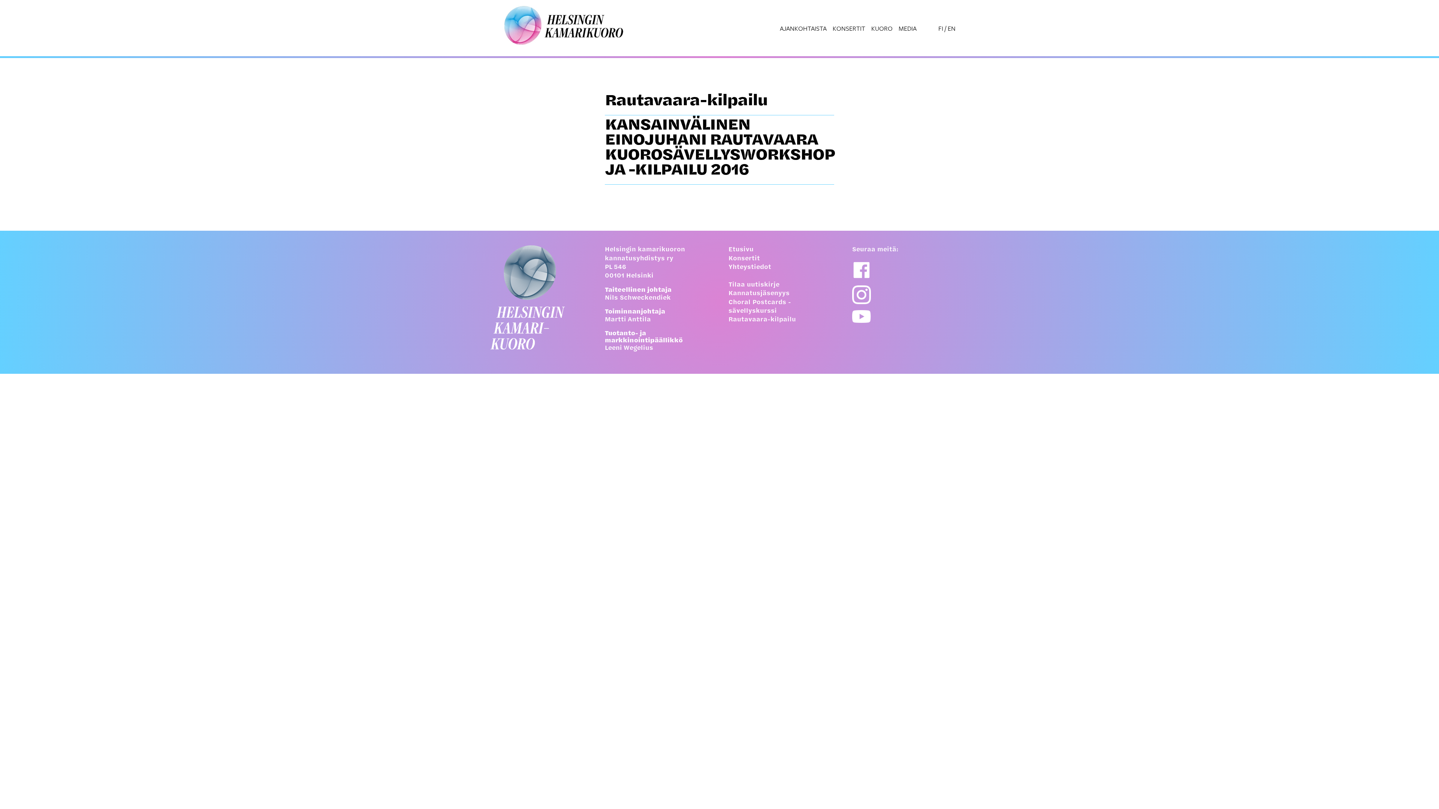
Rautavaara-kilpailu (762, 320)
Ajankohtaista (803, 28)
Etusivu (741, 250)
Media (908, 28)
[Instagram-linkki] (861, 294)
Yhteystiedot (749, 267)
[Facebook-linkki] (861, 270)
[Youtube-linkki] (861, 316)
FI (940, 28)
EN (952, 28)
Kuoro (882, 28)
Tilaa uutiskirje (753, 285)
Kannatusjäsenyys (759, 294)
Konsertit (849, 28)
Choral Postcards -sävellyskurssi (759, 307)
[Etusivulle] (534, 297)
